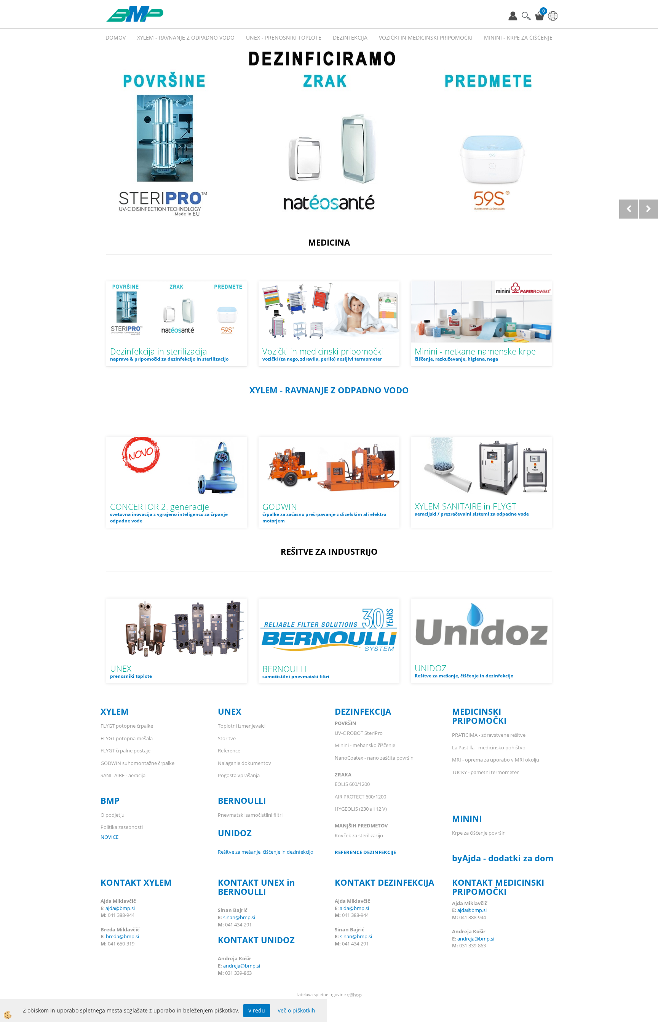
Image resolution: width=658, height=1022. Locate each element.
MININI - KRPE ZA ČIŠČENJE (518, 37)
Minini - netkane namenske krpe (475, 351)
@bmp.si (129, 936)
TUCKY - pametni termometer (485, 772)
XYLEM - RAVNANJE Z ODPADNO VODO (186, 37)
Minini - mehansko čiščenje (365, 745)
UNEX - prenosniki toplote (283, 37)
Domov (115, 37)
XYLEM (116, 711)
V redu (256, 1010)
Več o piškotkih (296, 1010)
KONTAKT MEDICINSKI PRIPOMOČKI (498, 887)
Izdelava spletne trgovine (321, 994)
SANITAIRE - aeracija (123, 775)
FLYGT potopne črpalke (127, 725)
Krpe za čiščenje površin (479, 832)
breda (112, 936)
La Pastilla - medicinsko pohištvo (488, 747)
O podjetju (113, 814)
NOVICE (109, 837)
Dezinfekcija (350, 37)
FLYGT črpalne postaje (126, 750)
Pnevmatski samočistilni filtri (250, 814)
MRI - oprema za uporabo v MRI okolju (495, 759)
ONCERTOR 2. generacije (162, 506)
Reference (229, 750)
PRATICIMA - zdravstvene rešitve (488, 734)
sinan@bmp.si (239, 917)
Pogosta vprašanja (239, 775)
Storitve (227, 738)
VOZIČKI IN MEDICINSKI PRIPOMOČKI (426, 37)
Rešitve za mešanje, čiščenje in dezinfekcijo (265, 851)
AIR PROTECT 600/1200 (360, 796)
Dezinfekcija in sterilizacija (158, 351)
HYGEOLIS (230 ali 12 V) (361, 808)
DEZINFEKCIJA (363, 711)
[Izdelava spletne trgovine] (354, 994)
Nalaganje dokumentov (244, 763)
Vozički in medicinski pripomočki (322, 351)
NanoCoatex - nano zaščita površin (374, 757)
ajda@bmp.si (120, 908)
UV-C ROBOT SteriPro (359, 733)
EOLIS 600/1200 (353, 784)
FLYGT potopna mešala (127, 738)
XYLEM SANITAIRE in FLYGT (465, 506)
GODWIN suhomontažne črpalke (137, 763)
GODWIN (279, 506)
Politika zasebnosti (122, 827)
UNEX (120, 668)
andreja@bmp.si (241, 965)
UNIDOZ (431, 668)
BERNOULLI (284, 668)
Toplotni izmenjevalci (241, 725)
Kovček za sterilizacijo (359, 835)
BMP (110, 800)
